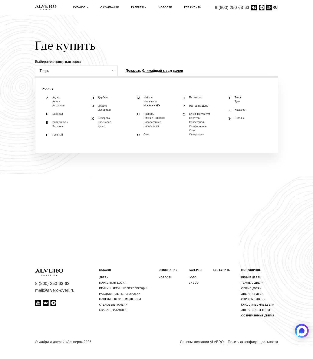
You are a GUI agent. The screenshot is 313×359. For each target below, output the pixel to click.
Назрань (149, 113)
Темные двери (252, 282)
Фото (193, 277)
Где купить (192, 7)
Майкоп (148, 97)
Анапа (56, 101)
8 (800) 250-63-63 (232, 7)
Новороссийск (152, 122)
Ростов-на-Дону (198, 105)
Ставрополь (196, 134)
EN (269, 7)
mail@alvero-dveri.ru (54, 290)
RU (275, 7)
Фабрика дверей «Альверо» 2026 (65, 342)
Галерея (138, 7)
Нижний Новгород (154, 117)
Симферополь (198, 126)
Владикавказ (60, 122)
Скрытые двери (253, 299)
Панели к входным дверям (120, 299)
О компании (109, 7)
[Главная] (47, 7)
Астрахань (58, 105)
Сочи (192, 130)
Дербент (103, 97)
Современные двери (257, 315)
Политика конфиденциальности (253, 342)
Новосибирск (151, 126)
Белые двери (251, 277)
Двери (104, 277)
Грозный (57, 134)
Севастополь (197, 122)
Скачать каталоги (113, 310)
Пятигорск (195, 97)
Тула (237, 101)
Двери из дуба (252, 293)
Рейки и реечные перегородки (123, 288)
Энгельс (239, 118)
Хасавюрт (241, 109)
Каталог (79, 7)
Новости (165, 7)
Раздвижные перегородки (119, 293)
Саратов (194, 118)
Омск (146, 134)
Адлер (56, 97)
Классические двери (257, 304)
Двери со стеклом (255, 310)
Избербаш (104, 109)
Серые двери (251, 288)
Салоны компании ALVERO (202, 342)
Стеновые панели (113, 304)
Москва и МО (152, 105)
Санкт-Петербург (199, 114)
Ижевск (102, 105)
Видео (194, 282)
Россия (47, 89)
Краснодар (104, 122)
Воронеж (57, 126)
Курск (101, 126)
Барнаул (57, 113)
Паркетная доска (112, 282)
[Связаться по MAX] (302, 331)
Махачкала (150, 101)
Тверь (238, 97)
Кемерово (104, 118)
